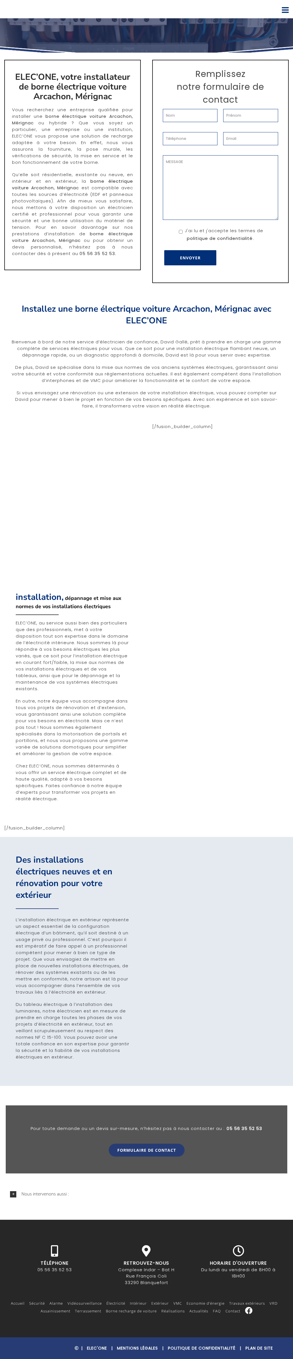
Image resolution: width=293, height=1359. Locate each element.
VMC (177, 1303)
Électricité (115, 1303)
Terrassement (88, 1311)
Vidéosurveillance (85, 1303)
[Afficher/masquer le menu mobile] (286, 10)
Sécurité (37, 1303)
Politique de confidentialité (201, 1348)
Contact (232, 1311)
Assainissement (55, 1311)
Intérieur (138, 1303)
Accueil (18, 1303)
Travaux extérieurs (247, 1303)
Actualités (198, 1311)
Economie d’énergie (206, 1303)
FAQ (217, 1311)
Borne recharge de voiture (131, 1311)
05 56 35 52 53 (244, 1128)
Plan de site (259, 1348)
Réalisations (173, 1311)
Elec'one (97, 1348)
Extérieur (160, 1303)
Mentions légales (137, 1348)
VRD (274, 1303)
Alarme (56, 1303)
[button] (146, 1194)
